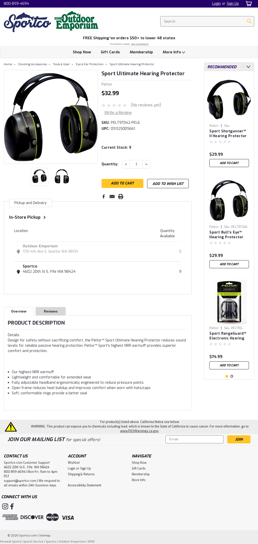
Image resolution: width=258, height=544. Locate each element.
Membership (141, 52)
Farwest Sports (10, 541)
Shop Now (82, 52)
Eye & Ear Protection (90, 64)
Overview (18, 311)
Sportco (30, 266)
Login (216, 3)
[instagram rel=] (5, 506)
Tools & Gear (61, 64)
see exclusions (139, 44)
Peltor (214, 126)
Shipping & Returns (81, 474)
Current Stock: (116, 147)
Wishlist (74, 463)
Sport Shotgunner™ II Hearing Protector (228, 133)
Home (8, 64)
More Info (172, 52)
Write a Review (118, 112)
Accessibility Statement (84, 485)
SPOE (91, 541)
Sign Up (233, 3)
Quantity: (110, 164)
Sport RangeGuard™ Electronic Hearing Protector (227, 336)
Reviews (50, 311)
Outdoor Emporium (40, 246)
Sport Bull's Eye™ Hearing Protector (226, 235)
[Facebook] (103, 196)
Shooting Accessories (32, 64)
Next (93, 116)
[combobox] (207, 21)
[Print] (120, 196)
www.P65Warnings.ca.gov (139, 431)
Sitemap (44, 535)
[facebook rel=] (12, 506)
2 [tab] (232, 376)
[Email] (112, 196)
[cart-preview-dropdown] (247, 3)
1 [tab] (226, 376)
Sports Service (33, 541)
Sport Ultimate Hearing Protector (132, 64)
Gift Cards (110, 52)
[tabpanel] (229, 122)
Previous (8, 116)
